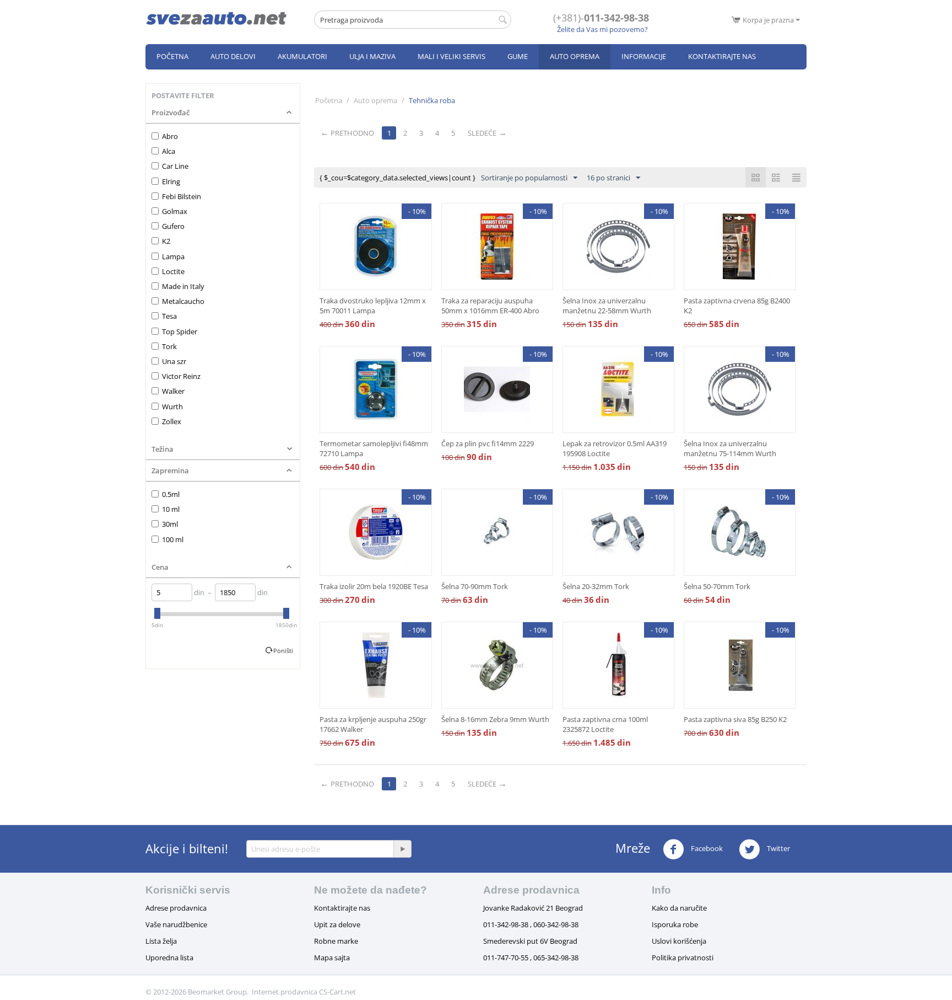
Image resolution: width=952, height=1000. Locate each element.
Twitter (777, 848)
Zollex (171, 421)
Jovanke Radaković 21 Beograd (533, 908)
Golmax (174, 211)
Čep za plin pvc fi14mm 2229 (487, 443)
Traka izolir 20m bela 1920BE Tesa (374, 586)
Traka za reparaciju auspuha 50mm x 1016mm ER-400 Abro (490, 305)
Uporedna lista (169, 957)
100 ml (172, 539)
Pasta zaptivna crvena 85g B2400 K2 (737, 305)
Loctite (173, 271)
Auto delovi (233, 56)
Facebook (706, 848)
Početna (172, 56)
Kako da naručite (679, 908)
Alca (168, 151)
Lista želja (161, 941)
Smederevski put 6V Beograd (530, 941)
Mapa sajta (332, 957)
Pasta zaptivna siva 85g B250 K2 (735, 719)
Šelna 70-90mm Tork (474, 586)
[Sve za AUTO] (216, 18)
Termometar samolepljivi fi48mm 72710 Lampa (374, 448)
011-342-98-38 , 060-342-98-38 (530, 924)
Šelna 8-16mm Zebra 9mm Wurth (495, 719)
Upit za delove (337, 924)
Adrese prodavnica (176, 908)
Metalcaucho (183, 301)
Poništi (283, 650)
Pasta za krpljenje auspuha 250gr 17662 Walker (373, 724)
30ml (170, 524)
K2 (166, 241)
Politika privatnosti (682, 957)
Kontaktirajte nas (722, 56)
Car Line (175, 166)
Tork (169, 346)
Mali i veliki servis (451, 56)
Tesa (169, 316)
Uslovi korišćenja (679, 941)
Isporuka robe (675, 924)
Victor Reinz (181, 376)
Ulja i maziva (372, 56)
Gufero (173, 226)
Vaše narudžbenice (176, 924)
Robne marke (336, 941)
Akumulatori (302, 56)
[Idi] (402, 849)
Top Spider (179, 331)
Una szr (174, 361)
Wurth (172, 406)
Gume (517, 56)
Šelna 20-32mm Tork (595, 586)
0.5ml (171, 494)
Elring (171, 181)
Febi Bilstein (181, 196)
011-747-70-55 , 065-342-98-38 (530, 957)
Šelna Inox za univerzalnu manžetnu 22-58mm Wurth (606, 305)
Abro (170, 136)
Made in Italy (183, 286)
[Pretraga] (503, 20)
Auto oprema (574, 56)
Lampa (173, 256)
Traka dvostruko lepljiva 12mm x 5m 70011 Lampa (373, 305)
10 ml (171, 509)
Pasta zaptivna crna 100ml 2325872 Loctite (605, 724)
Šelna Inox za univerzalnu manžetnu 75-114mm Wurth (730, 448)
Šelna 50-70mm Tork (717, 586)
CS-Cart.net (337, 992)
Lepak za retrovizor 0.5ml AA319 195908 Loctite (614, 448)
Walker (173, 391)
